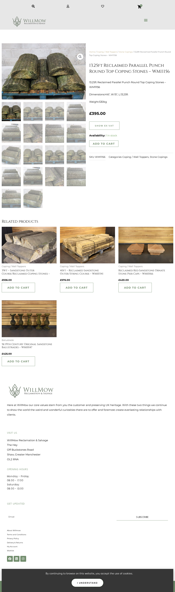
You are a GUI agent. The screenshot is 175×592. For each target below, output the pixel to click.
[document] (87, 296)
